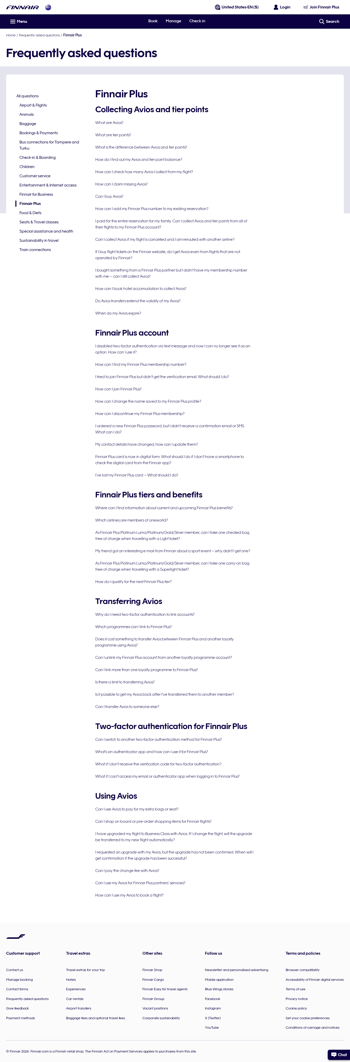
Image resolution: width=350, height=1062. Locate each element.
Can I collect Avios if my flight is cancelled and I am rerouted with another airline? (164, 239)
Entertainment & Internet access (48, 185)
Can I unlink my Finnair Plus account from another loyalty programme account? (163, 657)
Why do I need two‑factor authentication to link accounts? (144, 614)
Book (153, 21)
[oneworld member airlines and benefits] (48, 7)
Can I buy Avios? (109, 196)
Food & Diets (30, 213)
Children (27, 166)
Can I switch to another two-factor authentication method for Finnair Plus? (158, 739)
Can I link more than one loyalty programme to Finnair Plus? (146, 670)
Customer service (34, 176)
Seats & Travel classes (39, 222)
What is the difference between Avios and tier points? (141, 147)
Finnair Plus (28, 204)
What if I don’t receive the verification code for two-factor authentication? (158, 764)
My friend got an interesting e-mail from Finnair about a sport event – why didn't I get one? (172, 551)
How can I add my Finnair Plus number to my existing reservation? (151, 208)
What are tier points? (113, 135)
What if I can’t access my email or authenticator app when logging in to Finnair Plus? (167, 776)
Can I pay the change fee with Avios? (127, 870)
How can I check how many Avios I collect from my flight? (144, 172)
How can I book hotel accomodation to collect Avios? (140, 288)
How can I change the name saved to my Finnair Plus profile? (148, 401)
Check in (197, 21)
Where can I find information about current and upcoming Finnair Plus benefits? (164, 508)
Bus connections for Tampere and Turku (49, 145)
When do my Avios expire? (118, 313)
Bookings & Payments (38, 133)
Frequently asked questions (39, 35)
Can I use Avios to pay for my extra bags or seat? (136, 809)
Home (11, 35)
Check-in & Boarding (37, 157)
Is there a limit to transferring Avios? (125, 682)
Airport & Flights (33, 105)
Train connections (35, 249)
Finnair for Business (36, 194)
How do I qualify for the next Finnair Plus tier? (133, 581)
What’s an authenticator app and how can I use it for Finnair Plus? (151, 751)
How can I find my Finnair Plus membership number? (140, 364)
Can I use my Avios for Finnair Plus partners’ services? (140, 883)
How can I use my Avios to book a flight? (129, 895)
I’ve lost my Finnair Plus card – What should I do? (136, 475)
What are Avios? (109, 122)
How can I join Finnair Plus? (118, 389)
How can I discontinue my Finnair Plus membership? (139, 413)
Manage (173, 21)
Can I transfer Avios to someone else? (127, 706)
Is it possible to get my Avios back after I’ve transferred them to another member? (164, 694)
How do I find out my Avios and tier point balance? (138, 159)
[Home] (22, 7)
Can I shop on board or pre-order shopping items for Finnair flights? (153, 821)
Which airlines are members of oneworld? (131, 520)
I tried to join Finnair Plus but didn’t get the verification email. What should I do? (162, 376)
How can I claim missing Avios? (121, 184)
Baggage (27, 123)
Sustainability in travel (38, 240)
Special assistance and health (46, 231)
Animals (26, 114)
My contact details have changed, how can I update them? (146, 444)
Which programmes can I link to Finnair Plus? (133, 626)
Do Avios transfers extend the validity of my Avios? (137, 301)
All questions (27, 96)
